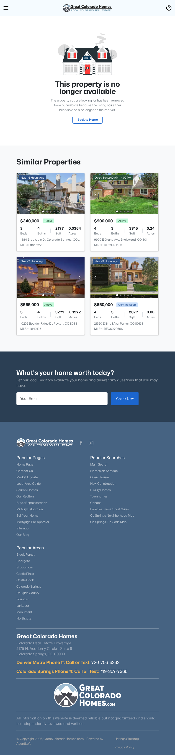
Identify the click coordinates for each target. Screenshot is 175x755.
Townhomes (99, 496)
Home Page (24, 464)
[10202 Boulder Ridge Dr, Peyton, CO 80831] (51, 277)
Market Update (27, 477)
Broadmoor (24, 567)
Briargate (23, 561)
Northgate (23, 618)
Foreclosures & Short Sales (109, 509)
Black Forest (25, 554)
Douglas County (27, 593)
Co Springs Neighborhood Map (112, 515)
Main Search (99, 464)
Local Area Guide (28, 483)
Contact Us (24, 471)
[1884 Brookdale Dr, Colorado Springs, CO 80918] (51, 193)
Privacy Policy (124, 747)
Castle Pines (25, 573)
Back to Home (87, 119)
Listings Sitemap (126, 739)
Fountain (22, 599)
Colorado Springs (28, 586)
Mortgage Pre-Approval (32, 522)
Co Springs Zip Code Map (108, 522)
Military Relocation (29, 509)
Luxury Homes (100, 490)
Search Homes (27, 490)
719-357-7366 (113, 671)
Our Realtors (25, 496)
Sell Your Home (27, 515)
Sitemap (22, 528)
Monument (24, 612)
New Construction (103, 483)
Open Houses (100, 477)
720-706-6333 (105, 662)
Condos (95, 503)
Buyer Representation (31, 503)
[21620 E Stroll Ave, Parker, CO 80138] (124, 277)
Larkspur (22, 605)
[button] (6, 8)
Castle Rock (25, 580)
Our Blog (22, 534)
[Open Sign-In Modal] (169, 8)
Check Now (125, 399)
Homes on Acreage (104, 471)
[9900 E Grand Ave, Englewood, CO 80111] (124, 193)
